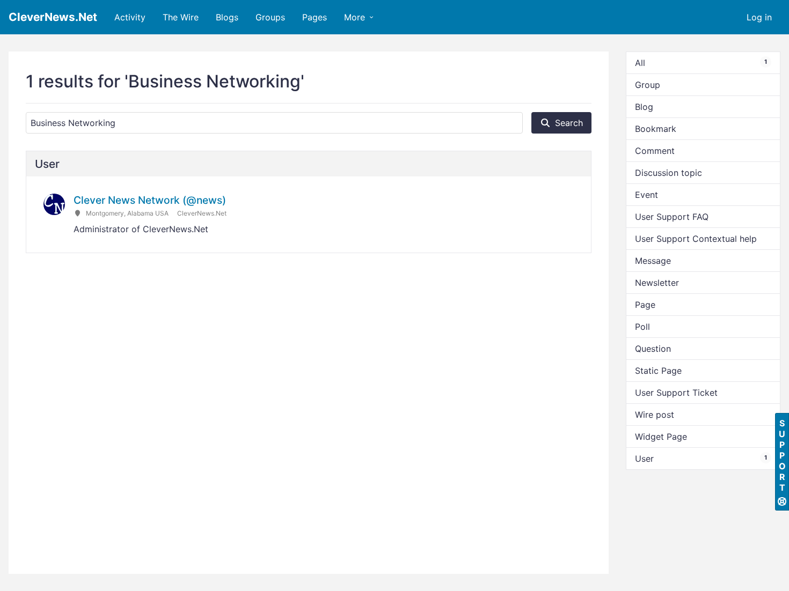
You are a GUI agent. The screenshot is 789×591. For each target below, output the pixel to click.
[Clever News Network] (54, 204)
